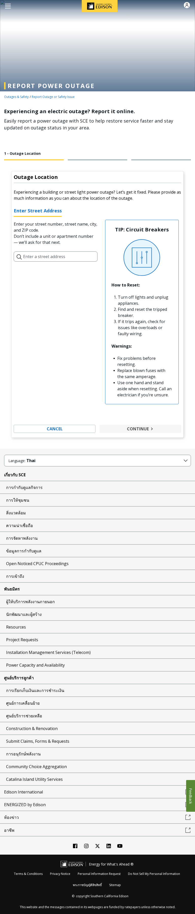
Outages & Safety (16, 97)
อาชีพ (9, 830)
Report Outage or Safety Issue (53, 97)
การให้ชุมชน (17, 500)
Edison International (23, 792)
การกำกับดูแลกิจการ (24, 487)
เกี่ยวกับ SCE (15, 475)
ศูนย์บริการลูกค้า (19, 678)
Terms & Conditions (28, 874)
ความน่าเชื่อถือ (19, 525)
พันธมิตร (12, 589)
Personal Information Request (99, 874)
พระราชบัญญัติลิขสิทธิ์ (87, 885)
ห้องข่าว (11, 817)
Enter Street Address (38, 211)
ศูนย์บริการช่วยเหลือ (24, 716)
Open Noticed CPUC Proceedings (37, 563)
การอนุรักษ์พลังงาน (23, 754)
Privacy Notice (60, 874)
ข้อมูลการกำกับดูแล (23, 551)
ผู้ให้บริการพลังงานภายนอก (30, 601)
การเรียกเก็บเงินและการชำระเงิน (35, 690)
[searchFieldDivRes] (19, 256)
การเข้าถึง (15, 576)
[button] (8, 5)
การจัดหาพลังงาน (22, 538)
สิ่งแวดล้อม (16, 513)
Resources (16, 627)
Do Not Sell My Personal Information (154, 874)
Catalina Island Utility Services (34, 779)
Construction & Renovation (32, 728)
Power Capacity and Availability (35, 665)
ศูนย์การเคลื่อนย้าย (23, 703)
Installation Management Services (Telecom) (48, 652)
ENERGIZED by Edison (25, 804)
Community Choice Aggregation (36, 766)
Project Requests (22, 639)
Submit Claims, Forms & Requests (37, 741)
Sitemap (115, 885)
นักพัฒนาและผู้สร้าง (24, 614)
